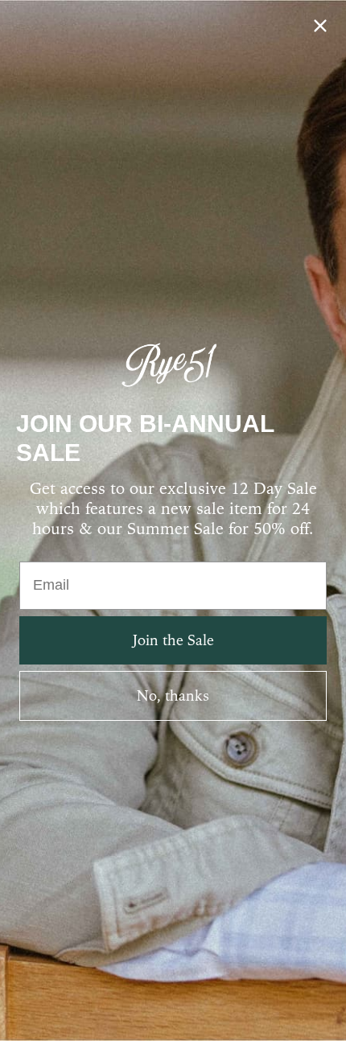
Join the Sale (173, 640)
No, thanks (173, 695)
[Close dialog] (320, 26)
